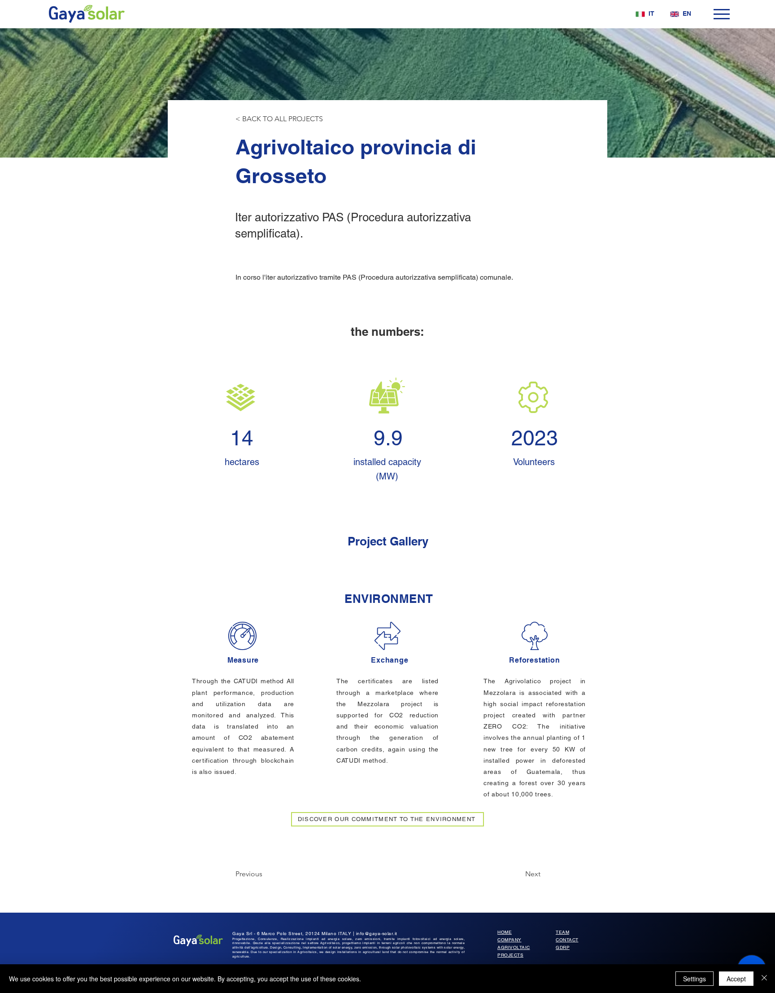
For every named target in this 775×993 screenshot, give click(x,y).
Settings (694, 978)
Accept (736, 978)
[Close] (764, 978)
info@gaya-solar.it (376, 933)
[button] (722, 14)
